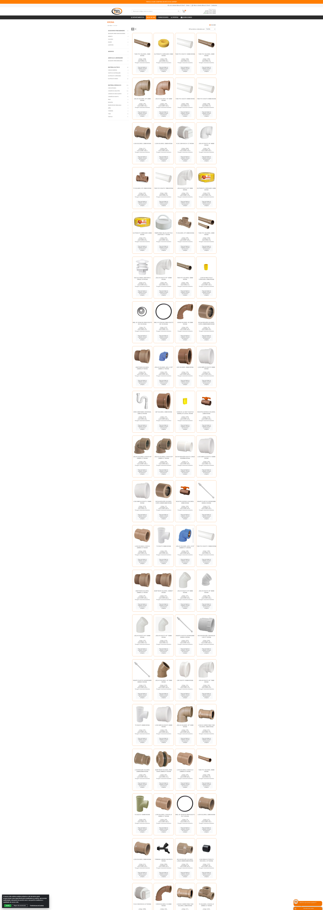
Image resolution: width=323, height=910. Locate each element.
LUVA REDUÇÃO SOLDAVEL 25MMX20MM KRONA (142, 770)
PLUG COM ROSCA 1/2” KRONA (185, 143)
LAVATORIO (110, 45)
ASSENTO (110, 36)
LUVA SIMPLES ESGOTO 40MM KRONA (163, 726)
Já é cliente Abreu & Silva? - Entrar (179, 5)
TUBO (109, 113)
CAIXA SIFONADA (112, 88)
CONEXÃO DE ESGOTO (113, 96)
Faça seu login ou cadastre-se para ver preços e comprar (142, 69)
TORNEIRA (110, 111)
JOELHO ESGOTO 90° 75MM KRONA (206, 681)
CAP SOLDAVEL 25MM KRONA (163, 412)
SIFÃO (109, 108)
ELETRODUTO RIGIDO (113, 78)
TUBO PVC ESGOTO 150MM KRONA (206, 546)
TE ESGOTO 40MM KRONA (142, 725)
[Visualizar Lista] (135, 29)
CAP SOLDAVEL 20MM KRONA (185, 367)
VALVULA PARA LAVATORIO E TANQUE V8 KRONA (142, 278)
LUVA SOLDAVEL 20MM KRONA (163, 143)
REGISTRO (110, 102)
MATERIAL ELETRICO (114, 67)
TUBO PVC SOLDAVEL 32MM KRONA (206, 233)
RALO (109, 99)
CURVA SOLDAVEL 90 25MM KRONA (185, 323)
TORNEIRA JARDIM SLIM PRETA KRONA (163, 860)
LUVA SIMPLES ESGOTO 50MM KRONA (206, 368)
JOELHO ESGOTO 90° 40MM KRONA (206, 144)
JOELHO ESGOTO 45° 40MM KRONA (206, 591)
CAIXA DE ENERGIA (112, 70)
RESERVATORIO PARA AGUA (114, 105)
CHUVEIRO (110, 39)
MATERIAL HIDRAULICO (114, 85)
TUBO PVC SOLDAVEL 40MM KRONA (206, 770)
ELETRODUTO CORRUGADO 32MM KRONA (206, 189)
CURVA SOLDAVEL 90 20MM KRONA (163, 904)
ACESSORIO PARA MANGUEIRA (115, 60)
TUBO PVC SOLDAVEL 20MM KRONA (206, 54)
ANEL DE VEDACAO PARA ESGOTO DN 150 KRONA (163, 323)
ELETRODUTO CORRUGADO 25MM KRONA (163, 54)
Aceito (8, 905)
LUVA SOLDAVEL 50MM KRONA (142, 859)
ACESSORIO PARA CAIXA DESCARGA (116, 33)
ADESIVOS (111, 51)
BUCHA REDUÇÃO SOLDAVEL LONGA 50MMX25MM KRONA (185, 860)
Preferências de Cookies (37, 905)
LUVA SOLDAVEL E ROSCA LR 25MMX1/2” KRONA (163, 815)
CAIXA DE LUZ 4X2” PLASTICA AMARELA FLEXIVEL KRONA (185, 412)
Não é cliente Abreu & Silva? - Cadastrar (205, 5)
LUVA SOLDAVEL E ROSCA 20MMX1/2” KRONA (142, 547)
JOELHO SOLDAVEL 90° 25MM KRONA (142, 99)
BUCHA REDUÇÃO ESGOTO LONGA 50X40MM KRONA (185, 457)
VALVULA (110, 116)
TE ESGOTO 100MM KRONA (142, 814)
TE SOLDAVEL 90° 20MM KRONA (185, 233)
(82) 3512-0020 (211, 13)
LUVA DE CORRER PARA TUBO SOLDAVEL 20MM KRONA (185, 904)
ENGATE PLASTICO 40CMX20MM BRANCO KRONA (142, 681)
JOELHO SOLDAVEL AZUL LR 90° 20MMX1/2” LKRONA (185, 547)
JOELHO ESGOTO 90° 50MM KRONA (185, 189)
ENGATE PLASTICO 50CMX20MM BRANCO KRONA (206, 502)
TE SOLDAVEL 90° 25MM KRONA (142, 188)
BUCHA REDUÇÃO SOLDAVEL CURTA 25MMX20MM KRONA (206, 323)
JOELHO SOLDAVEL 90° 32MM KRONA (185, 726)
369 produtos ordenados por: (197, 29)
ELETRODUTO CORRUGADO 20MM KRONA (142, 233)
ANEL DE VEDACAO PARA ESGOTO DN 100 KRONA (142, 323)
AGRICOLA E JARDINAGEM (115, 58)
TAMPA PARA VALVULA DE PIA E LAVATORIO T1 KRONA (164, 233)
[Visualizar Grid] (132, 29)
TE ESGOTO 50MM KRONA (163, 546)
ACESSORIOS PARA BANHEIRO (116, 30)
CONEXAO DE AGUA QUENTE (114, 93)
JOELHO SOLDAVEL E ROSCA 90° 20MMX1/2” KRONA (142, 457)
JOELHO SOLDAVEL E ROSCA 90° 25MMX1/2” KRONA (163, 457)
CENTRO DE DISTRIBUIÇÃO (114, 73)
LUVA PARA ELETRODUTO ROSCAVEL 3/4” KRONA (206, 860)
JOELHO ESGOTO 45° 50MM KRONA (185, 591)
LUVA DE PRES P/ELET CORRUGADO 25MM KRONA (206, 278)
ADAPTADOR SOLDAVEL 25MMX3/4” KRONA (142, 368)
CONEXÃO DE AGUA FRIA (114, 90)
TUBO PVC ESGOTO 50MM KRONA (185, 99)
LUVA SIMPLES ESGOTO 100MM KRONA (206, 457)
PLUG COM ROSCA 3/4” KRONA (142, 904)
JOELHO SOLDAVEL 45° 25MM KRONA (163, 681)
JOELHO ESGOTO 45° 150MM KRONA (164, 636)
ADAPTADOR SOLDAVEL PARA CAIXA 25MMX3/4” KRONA (163, 770)
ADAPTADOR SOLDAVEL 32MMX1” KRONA (163, 591)
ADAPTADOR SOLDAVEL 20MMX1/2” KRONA (142, 591)
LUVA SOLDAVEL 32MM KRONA (206, 814)
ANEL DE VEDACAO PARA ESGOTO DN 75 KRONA (185, 815)
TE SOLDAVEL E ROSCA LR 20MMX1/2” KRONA (206, 904)
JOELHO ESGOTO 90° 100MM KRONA (164, 278)
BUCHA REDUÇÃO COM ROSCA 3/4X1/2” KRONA (206, 636)
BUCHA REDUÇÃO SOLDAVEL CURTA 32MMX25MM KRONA (164, 502)
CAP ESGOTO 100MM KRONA (185, 680)
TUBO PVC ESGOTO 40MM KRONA (206, 99)
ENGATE (110, 42)
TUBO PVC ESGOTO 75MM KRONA (163, 188)
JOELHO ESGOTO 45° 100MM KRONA (142, 636)
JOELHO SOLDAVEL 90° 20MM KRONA (163, 99)
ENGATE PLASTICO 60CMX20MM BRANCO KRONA (185, 636)
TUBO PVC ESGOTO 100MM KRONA (185, 54)
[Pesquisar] (178, 11)
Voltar (213, 25)
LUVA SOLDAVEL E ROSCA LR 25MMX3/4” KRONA (185, 770)
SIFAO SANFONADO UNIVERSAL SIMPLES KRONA (142, 412)
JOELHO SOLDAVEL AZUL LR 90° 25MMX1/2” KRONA (164, 368)
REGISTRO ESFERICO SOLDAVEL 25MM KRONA (206, 412)
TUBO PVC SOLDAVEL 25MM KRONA (142, 54)
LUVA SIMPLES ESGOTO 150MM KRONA (142, 502)
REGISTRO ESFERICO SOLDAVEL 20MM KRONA (185, 502)
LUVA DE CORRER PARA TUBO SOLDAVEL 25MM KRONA (206, 726)
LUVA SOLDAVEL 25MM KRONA (142, 143)
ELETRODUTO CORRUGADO (114, 75)
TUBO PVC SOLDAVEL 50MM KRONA (185, 278)
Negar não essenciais (20, 905)
